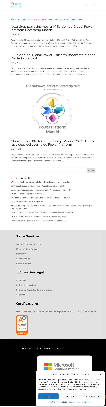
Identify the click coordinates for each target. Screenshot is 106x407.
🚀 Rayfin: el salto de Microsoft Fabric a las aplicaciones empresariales (40, 182)
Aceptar (48, 396)
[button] (101, 374)
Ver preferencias (91, 396)
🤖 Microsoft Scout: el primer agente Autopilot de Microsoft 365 (37, 186)
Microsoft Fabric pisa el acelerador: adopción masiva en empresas (38, 216)
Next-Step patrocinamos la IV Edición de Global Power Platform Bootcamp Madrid (52, 28)
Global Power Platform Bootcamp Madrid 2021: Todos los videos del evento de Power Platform (52, 143)
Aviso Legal (88, 402)
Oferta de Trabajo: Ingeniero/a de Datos (27, 193)
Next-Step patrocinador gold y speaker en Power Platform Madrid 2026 (40, 197)
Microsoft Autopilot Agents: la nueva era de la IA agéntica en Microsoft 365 (42, 190)
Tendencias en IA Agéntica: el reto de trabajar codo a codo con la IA (39, 220)
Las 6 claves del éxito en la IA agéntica (27, 201)
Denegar (70, 396)
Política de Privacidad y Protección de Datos (66, 402)
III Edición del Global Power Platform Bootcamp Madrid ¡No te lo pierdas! (53, 56)
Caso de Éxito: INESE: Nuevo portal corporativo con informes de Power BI (42, 212)
